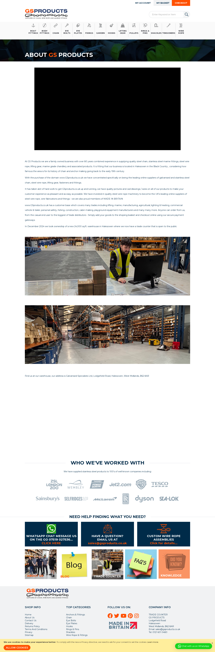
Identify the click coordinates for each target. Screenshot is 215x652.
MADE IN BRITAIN (113, 198)
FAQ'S (131, 576)
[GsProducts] (46, 14)
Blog (64, 576)
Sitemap (29, 635)
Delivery (29, 623)
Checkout (181, 3)
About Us (29, 617)
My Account (143, 3)
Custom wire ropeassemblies (163, 537)
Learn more (152, 642)
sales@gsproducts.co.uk (107, 543)
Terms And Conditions (36, 629)
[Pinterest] (131, 617)
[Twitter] (117, 617)
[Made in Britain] (123, 630)
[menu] (107, 30)
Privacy (28, 632)
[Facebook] (110, 617)
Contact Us (30, 620)
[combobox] (169, 14)
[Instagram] (137, 617)
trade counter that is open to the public (157, 226)
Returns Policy (32, 626)
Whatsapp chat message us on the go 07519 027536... (51, 537)
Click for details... (163, 543)
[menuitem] (33, 30)
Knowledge (171, 575)
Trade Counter (107, 576)
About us (35, 576)
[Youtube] (124, 617)
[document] (108, 645)
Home (28, 614)
